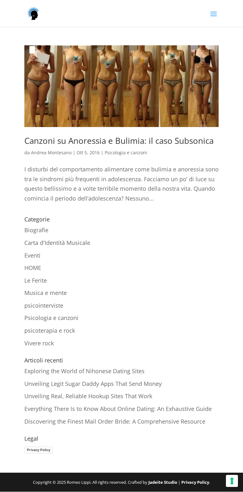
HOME (32, 268)
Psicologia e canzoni (126, 153)
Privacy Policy (38, 450)
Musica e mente (45, 293)
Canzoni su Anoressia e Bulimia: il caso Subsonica (119, 140)
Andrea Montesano (51, 153)
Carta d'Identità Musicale (57, 242)
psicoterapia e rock (49, 330)
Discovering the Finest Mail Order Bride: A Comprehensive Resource (114, 421)
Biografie (36, 230)
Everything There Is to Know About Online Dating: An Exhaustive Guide (118, 408)
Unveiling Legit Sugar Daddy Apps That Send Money (93, 383)
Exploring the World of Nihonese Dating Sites (84, 371)
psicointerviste (43, 305)
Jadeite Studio (162, 482)
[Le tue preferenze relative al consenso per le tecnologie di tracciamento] (232, 481)
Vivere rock (39, 343)
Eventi (32, 255)
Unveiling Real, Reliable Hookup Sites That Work (88, 396)
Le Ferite (35, 280)
